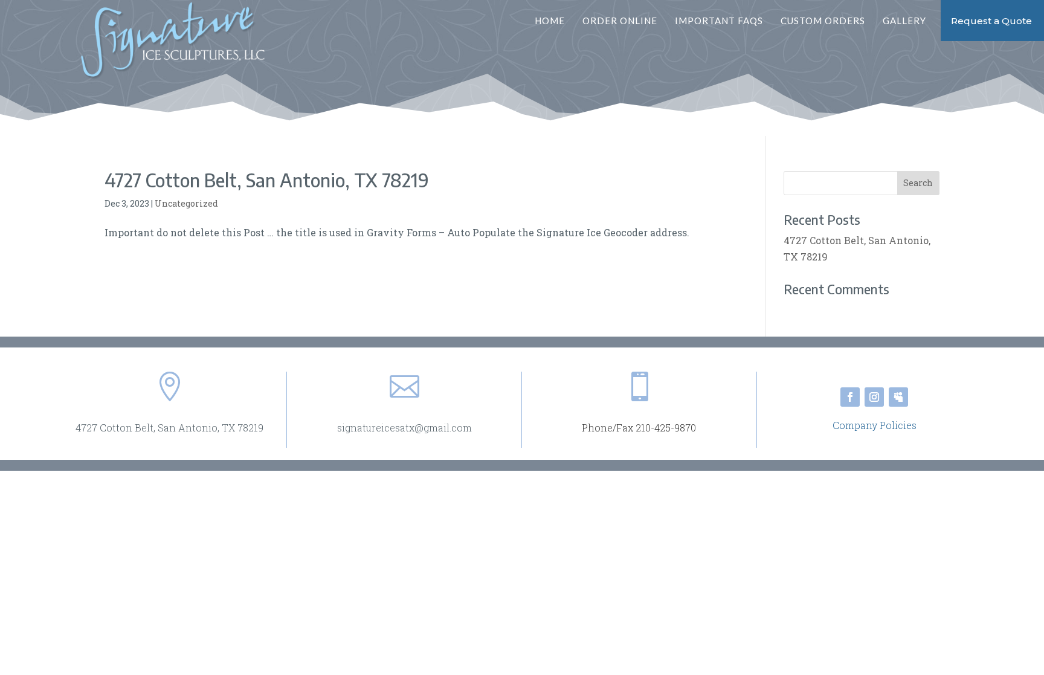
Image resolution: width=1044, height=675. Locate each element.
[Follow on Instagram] (874, 397)
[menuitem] (557, 21)
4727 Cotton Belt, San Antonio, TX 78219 (267, 180)
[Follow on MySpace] (898, 397)
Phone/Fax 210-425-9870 (639, 427)
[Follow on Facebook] (850, 397)
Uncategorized (186, 203)
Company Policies (875, 425)
